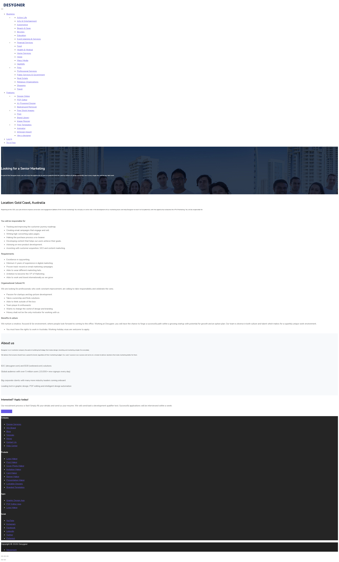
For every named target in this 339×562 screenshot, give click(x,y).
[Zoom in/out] (7, 556)
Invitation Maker (13, 469)
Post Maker (11, 462)
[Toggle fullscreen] (5, 556)
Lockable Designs (14, 483)
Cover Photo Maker (15, 465)
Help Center (11, 445)
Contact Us (11, 442)
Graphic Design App (15, 500)
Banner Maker (12, 476)
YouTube (10, 520)
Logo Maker (11, 458)
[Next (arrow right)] (5, 559)
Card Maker (11, 473)
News (9, 438)
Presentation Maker (15, 480)
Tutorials (10, 435)
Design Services (13, 424)
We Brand (11, 427)
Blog (8, 431)
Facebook (10, 527)
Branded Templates (15, 487)
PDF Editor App (13, 504)
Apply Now (6, 411)
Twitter (9, 534)
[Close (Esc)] (2, 556)
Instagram (10, 524)
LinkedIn (10, 531)
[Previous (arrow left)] (2, 559)
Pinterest (10, 538)
